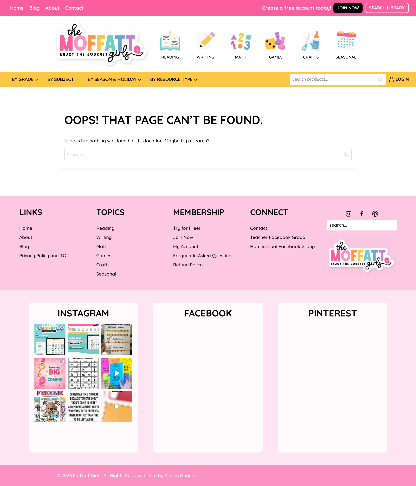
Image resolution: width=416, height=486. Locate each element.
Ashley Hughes (180, 475)
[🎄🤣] (83, 406)
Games (103, 255)
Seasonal (106, 274)
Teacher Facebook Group (277, 237)
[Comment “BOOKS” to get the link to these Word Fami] (116, 373)
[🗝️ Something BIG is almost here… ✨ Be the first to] (49, 373)
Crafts (103, 265)
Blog (34, 8)
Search (381, 79)
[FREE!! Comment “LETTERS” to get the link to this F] (116, 339)
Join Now (348, 8)
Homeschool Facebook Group (282, 246)
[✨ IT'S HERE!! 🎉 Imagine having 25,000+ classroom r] (49, 339)
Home (17, 8)
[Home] (102, 43)
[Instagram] (348, 214)
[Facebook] (362, 214)
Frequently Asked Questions (203, 255)
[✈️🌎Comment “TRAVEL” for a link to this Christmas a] (116, 406)
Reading (105, 228)
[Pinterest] (375, 214)
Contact (74, 8)
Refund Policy (188, 265)
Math (101, 246)
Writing (104, 237)
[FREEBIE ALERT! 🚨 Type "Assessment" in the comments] (83, 373)
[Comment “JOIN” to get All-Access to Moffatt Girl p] (83, 339)
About (52, 8)
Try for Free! (186, 228)
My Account (185, 246)
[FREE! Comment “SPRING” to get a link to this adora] (49, 406)
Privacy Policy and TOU (44, 255)
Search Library (387, 8)
